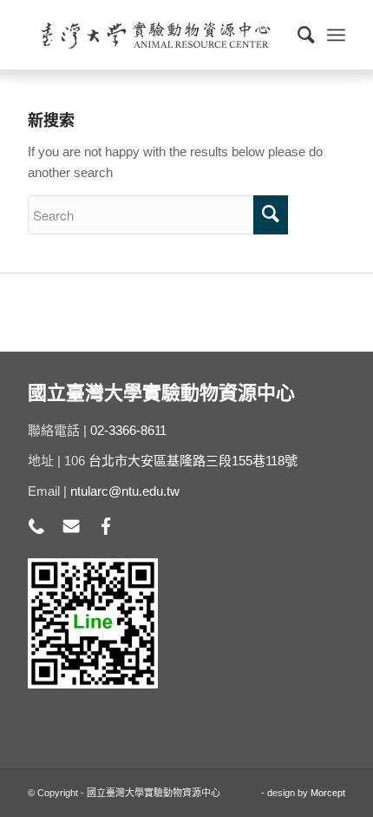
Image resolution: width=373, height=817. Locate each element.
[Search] (297, 34)
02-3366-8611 (128, 430)
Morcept (328, 792)
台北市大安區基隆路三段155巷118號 (193, 460)
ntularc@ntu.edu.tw (125, 491)
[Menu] (336, 35)
